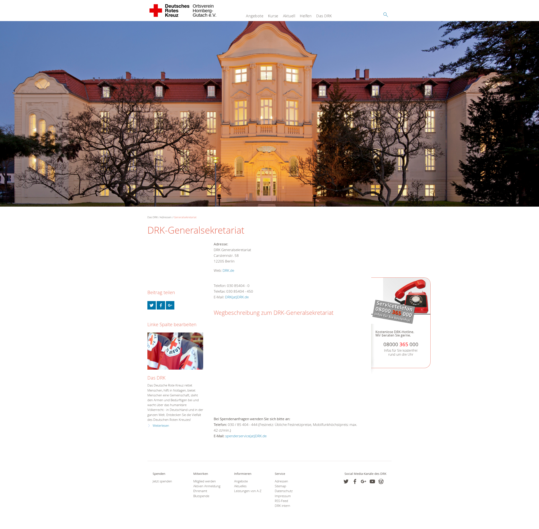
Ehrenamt (200, 491)
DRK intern (282, 506)
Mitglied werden (204, 481)
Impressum (283, 496)
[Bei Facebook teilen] (161, 305)
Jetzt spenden (162, 481)
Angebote (254, 15)
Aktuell (289, 15)
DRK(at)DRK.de (237, 297)
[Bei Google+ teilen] (170, 305)
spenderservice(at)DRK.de (246, 435)
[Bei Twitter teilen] (151, 305)
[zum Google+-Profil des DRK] (363, 481)
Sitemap (280, 486)
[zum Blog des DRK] (381, 481)
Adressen (166, 217)
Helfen (306, 15)
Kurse (273, 15)
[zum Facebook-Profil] (346, 481)
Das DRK (324, 15)
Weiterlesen (161, 426)
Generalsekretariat (185, 217)
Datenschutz (284, 491)
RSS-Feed (281, 501)
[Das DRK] (175, 351)
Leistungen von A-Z (247, 491)
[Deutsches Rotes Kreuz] (169, 10)
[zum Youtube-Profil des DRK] (372, 481)
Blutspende (201, 496)
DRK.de (228, 270)
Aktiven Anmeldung (206, 486)
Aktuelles (240, 486)
